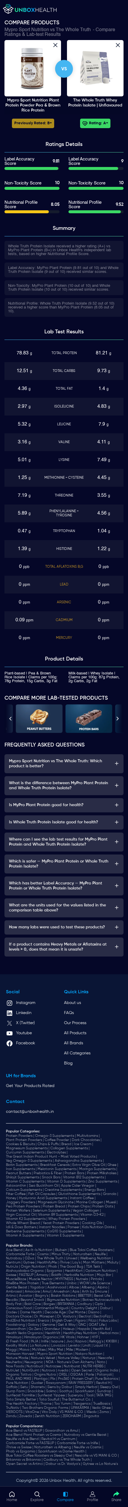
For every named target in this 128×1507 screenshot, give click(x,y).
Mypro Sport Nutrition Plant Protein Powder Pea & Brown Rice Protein (32, 105)
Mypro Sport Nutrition (26, 30)
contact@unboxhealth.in (30, 1112)
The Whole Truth (73, 30)
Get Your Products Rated (30, 1086)
